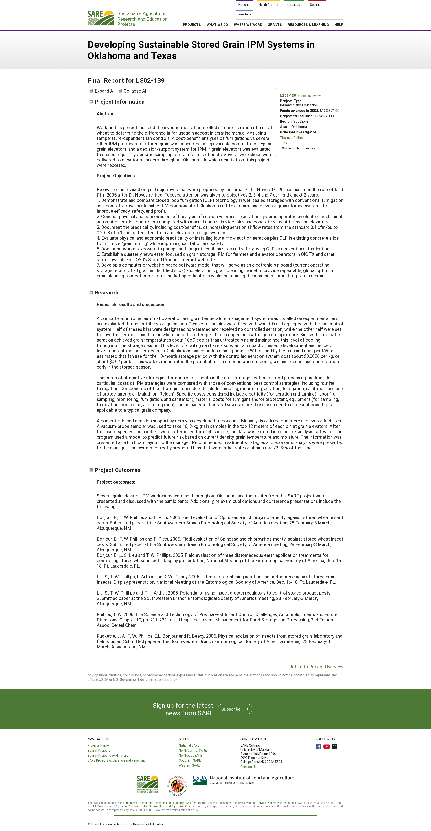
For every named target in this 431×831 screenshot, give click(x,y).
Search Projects (99, 750)
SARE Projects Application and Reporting (117, 760)
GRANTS (275, 24)
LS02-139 (301, 95)
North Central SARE (193, 750)
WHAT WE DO (217, 24)
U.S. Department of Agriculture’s (111, 806)
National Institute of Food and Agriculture (159, 806)
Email (285, 142)
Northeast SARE (190, 755)
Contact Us (248, 767)
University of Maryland (270, 802)
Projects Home (98, 745)
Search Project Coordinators (108, 755)
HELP (339, 24)
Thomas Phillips (292, 137)
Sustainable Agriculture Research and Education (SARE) (159, 802)
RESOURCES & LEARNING (308, 24)
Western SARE (189, 765)
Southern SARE (190, 760)
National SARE (189, 745)
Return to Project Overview (316, 667)
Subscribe (231, 709)
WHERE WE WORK (248, 24)
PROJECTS (192, 24)
